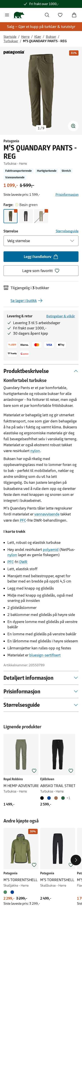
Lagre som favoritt (37, 270)
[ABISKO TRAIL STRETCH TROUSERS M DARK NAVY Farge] (48, 798)
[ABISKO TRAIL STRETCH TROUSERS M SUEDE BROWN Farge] (55, 798)
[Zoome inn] (73, 126)
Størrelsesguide (67, 231)
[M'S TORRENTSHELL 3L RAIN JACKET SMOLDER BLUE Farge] (12, 892)
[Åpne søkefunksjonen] (47, 15)
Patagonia (11, 141)
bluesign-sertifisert (45, 655)
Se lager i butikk (23, 300)
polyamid (51, 549)
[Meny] (7, 15)
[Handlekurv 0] (74, 15)
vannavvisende (46, 514)
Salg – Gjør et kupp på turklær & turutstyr (41, 26)
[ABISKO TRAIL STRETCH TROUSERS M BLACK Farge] (42, 798)
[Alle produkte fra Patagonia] (13, 52)
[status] (41, 128)
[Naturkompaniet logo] (18, 15)
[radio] (10, 216)
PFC (23, 520)
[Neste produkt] (76, 860)
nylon (35, 450)
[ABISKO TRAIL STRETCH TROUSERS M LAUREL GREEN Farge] (62, 798)
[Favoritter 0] (60, 15)
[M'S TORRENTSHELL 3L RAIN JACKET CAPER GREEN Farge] (6, 892)
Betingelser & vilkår (60, 316)
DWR (23, 561)
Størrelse (10, 231)
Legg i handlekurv (37, 256)
